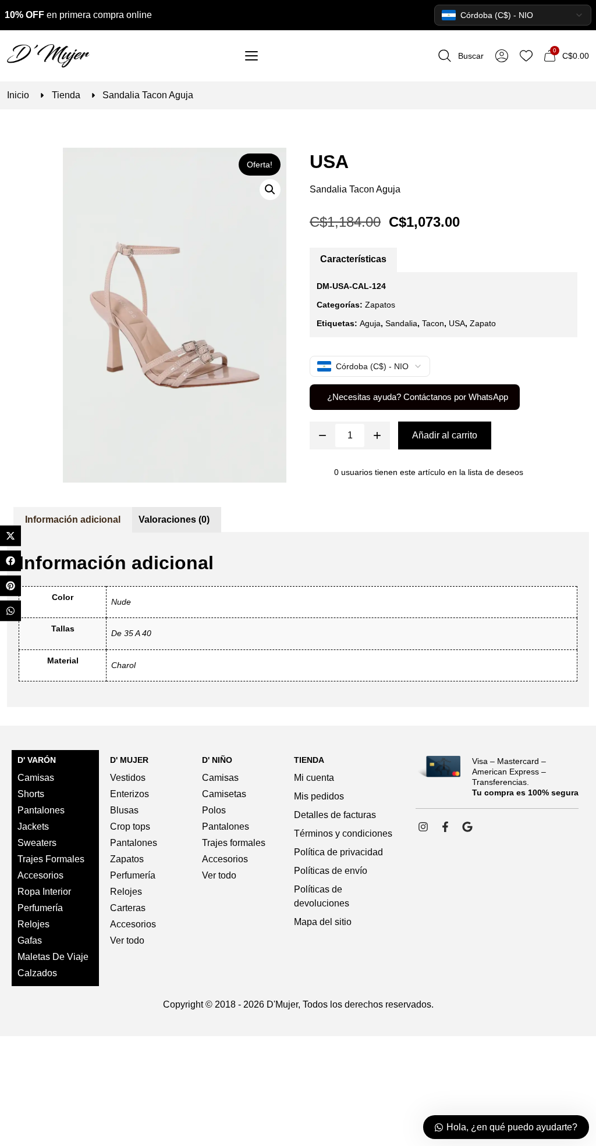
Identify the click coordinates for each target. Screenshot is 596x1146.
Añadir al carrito (444, 435)
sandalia (401, 323)
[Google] (467, 826)
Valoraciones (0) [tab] (174, 519)
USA (329, 161)
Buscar (471, 55)
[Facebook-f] (445, 826)
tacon (433, 323)
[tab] (353, 260)
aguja (370, 323)
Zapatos (380, 304)
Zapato (483, 323)
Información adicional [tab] (72, 519)
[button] (270, 189)
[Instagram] (423, 826)
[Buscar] (444, 55)
